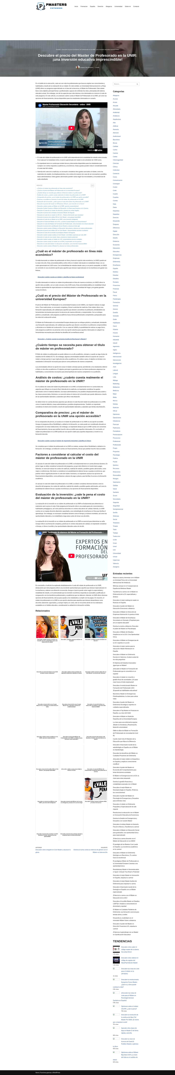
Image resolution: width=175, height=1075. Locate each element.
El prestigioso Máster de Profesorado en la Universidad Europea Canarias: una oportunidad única (126, 863)
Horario (115, 333)
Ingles (115, 350)
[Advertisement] (87, 26)
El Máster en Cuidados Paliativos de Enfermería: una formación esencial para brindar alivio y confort (126, 912)
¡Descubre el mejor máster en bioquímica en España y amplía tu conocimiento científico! (126, 761)
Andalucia (116, 116)
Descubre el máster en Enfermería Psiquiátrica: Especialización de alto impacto (124, 806)
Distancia (116, 241)
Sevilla (115, 512)
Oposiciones (117, 417)
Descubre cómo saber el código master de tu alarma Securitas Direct (130, 949)
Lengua (115, 373)
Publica (115, 458)
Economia (116, 245)
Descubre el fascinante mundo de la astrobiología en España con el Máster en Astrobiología (125, 747)
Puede (115, 462)
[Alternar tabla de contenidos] (92, 185)
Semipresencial (118, 509)
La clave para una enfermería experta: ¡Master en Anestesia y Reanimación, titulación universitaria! (125, 724)
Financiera (116, 285)
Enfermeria (116, 261)
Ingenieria (116, 346)
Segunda (116, 502)
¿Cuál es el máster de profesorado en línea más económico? (55, 188)
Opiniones (116, 414)
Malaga (115, 380)
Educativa (116, 251)
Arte (114, 122)
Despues (116, 224)
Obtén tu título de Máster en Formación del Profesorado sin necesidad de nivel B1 (125, 733)
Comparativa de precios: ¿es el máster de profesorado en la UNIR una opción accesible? (63, 197)
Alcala (115, 102)
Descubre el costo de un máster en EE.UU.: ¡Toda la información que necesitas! (60, 215)
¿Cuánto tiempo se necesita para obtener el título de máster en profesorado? (59, 192)
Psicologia (116, 455)
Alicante (115, 105)
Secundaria (116, 499)
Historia (115, 329)
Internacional (117, 356)
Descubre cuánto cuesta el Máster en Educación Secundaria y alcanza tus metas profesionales (64, 228)
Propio (115, 448)
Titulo (114, 529)
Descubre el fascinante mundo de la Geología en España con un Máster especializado (124, 889)
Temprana (116, 523)
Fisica (115, 295)
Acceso (115, 99)
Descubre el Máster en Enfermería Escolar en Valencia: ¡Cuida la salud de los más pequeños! (125, 657)
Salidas (115, 485)
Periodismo (116, 431)
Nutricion (116, 407)
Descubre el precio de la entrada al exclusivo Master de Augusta (55, 212)
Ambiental (116, 112)
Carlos (115, 150)
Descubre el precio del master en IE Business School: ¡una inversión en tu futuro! (60, 204)
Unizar (115, 556)
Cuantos (115, 197)
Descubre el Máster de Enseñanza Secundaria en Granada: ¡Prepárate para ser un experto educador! (126, 620)
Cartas (115, 156)
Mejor (115, 394)
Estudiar (115, 275)
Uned (114, 546)
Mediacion (116, 387)
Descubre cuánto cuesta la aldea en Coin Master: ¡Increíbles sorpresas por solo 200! (61, 235)
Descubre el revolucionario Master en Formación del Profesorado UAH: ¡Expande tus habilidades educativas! (125, 688)
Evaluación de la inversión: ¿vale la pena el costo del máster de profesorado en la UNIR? (63, 201)
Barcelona (116, 139)
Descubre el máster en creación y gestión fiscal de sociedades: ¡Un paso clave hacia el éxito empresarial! (125, 679)
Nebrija (115, 404)
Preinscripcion (117, 434)
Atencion (116, 133)
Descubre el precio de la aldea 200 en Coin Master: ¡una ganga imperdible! (59, 217)
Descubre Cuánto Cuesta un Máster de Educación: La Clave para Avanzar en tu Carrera (62, 208)
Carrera (115, 153)
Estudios (116, 278)
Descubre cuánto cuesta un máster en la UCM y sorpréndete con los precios (59, 241)
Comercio (116, 173)
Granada (116, 316)
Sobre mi (128, 6)
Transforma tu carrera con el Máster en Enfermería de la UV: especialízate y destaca (125, 594)
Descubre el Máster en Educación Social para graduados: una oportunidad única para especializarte (126, 832)
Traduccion (116, 536)
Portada (58, 49)
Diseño (115, 238)
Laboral (115, 370)
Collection (116, 170)
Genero (115, 309)
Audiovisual (117, 136)
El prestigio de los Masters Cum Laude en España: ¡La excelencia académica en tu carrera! (125, 847)
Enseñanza (116, 265)
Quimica (115, 465)
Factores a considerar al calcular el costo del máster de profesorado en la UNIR (60, 199)
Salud (115, 489)
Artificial (115, 126)
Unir (114, 550)
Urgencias (116, 560)
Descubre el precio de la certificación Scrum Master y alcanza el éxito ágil (58, 226)
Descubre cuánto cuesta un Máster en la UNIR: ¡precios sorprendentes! (58, 206)
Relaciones (116, 472)
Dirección (116, 234)
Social (115, 519)
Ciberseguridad (118, 160)
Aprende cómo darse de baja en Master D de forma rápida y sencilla (129, 1030)
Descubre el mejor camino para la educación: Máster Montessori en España (124, 648)
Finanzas (116, 289)
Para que (116, 424)
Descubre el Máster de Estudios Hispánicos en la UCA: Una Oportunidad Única (126, 634)
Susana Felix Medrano (86, 67)
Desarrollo (116, 221)
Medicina (116, 390)
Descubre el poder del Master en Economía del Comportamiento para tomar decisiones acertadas (124, 770)
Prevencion (116, 438)
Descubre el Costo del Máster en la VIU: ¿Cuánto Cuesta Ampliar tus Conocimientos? (62, 221)
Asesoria (116, 129)
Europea (115, 282)
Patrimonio (116, 428)
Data (114, 204)
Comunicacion (117, 180)
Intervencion (117, 360)
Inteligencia (116, 353)
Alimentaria (116, 109)
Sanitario (116, 492)
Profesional (116, 441)
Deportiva (116, 211)
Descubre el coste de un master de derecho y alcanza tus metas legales (58, 210)
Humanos (116, 336)
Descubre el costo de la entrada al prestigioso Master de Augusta (56, 232)
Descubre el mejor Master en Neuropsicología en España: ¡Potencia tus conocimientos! (125, 790)
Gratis (115, 319)
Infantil (115, 343)
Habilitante (116, 323)
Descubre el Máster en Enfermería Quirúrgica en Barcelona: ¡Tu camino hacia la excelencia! (125, 855)
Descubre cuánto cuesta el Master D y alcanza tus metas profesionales (57, 246)
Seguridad (116, 506)
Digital (115, 231)
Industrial (116, 339)
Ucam (115, 543)
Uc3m (115, 540)
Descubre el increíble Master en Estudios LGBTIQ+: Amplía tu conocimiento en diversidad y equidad (126, 903)
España (92, 6)
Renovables (117, 475)
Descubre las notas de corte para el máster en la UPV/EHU (130, 971)
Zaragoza (116, 567)
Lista (114, 377)
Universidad (118, 6)
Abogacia (109, 6)
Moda (115, 397)
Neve (37, 1072)
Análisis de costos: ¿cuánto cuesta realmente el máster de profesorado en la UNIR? (61, 195)
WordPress (56, 1072)
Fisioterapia (117, 299)
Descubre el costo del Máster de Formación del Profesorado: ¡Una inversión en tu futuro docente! (65, 223)
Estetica (115, 272)
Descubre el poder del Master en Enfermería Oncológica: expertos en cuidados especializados (124, 704)
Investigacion (117, 363)
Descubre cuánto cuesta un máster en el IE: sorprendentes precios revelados (59, 239)
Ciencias (116, 163)
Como (115, 177)
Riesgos (115, 478)
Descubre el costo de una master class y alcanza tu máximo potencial (57, 237)
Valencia (116, 563)
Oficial (115, 411)
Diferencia (116, 228)
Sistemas (116, 516)
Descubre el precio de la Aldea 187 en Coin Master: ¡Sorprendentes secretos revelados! (62, 230)
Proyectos (116, 451)
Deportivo (116, 214)
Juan (114, 367)
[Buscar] (137, 84)
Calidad (115, 146)
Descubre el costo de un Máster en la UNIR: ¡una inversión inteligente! (57, 219)
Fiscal (115, 292)
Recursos (116, 468)
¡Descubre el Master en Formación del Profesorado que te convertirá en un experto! (125, 671)
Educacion (116, 248)
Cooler (115, 187)
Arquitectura (117, 119)
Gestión (115, 312)
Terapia (115, 526)
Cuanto (115, 194)
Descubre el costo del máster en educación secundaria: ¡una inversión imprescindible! (62, 243)
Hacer (115, 326)
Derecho (100, 6)
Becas (115, 143)
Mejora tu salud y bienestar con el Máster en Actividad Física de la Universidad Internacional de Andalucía (126, 580)
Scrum (115, 495)
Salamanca (116, 482)
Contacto (136, 6)
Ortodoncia (116, 421)
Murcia (115, 400)
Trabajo (115, 533)
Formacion (84, 6)
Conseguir (116, 183)
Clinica (115, 166)
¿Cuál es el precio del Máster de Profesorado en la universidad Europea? (58, 190)
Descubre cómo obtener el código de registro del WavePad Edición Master (129, 960)
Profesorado (117, 445)
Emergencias (117, 255)
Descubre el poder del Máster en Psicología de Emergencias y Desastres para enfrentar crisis (126, 798)
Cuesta (97, 67)
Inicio (76, 6)
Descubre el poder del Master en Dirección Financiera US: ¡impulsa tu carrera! (125, 926)
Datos (115, 207)
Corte (114, 190)
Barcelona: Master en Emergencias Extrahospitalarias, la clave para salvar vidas (125, 696)
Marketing (116, 384)
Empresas (116, 258)
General (115, 306)
